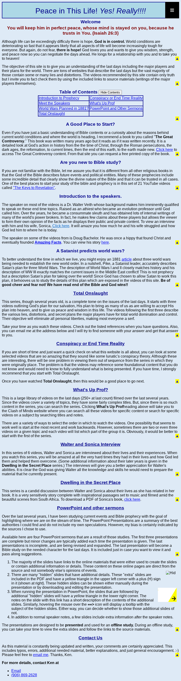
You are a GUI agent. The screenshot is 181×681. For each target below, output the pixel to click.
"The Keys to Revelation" (34, 188)
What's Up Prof (102, 103)
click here (132, 499)
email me (40, 655)
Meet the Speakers (54, 103)
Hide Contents (110, 92)
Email (16, 671)
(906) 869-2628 (24, 675)
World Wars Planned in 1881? (64, 108)
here (105, 242)
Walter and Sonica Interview (90, 444)
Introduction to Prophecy (59, 98)
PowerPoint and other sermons (90, 507)
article (127, 259)
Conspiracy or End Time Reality (116, 98)
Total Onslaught (52, 114)
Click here (164, 150)
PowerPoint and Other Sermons (116, 108)
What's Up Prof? (90, 389)
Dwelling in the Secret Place (91, 482)
